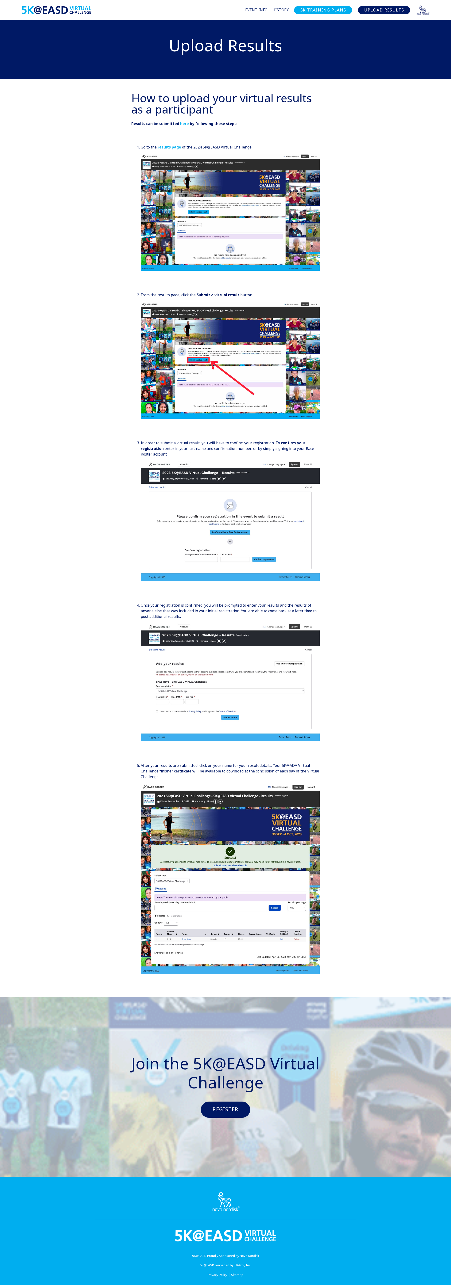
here (184, 123)
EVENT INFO (256, 10)
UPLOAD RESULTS (384, 10)
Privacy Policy (217, 1275)
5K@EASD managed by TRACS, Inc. (225, 1265)
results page (169, 147)
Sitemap (237, 1275)
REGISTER (225, 1109)
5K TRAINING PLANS (323, 10)
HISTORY (280, 10)
